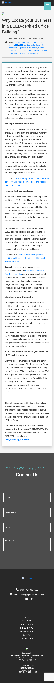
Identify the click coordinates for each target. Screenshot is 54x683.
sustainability (31, 51)
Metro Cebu (35, 45)
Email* (27, 512)
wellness (17, 53)
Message (27, 544)
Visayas (40, 51)
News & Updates (27, 632)
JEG (42, 42)
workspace (34, 53)
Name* (27, 497)
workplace (25, 53)
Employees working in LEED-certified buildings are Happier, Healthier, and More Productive (25, 258)
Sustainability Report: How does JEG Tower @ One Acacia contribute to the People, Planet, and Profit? (27, 181)
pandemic (24, 48)
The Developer (27, 628)
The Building (27, 621)
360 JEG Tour (27, 639)
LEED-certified (24, 45)
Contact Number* (27, 527)
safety (24, 51)
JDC (38, 42)
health (33, 42)
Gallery (27, 635)
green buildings (24, 42)
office (43, 45)
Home (27, 617)
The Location (27, 624)
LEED (16, 45)
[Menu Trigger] (47, 6)
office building (14, 48)
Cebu (15, 42)
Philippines (33, 48)
